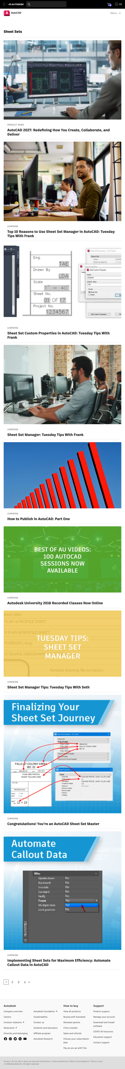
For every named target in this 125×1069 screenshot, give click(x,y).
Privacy (7, 1061)
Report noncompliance (79, 1061)
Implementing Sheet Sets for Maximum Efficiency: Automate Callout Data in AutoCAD (59, 963)
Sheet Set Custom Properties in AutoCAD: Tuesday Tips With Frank (58, 335)
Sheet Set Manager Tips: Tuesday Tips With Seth (48, 687)
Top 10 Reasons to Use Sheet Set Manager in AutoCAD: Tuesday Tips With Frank (61, 234)
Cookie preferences (60, 1061)
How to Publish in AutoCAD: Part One (38, 519)
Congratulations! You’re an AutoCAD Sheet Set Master (53, 824)
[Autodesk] (17, 4)
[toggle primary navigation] (6, 4)
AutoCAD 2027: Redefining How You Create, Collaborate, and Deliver (58, 132)
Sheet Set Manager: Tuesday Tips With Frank (45, 435)
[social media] (15, 1039)
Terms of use (96, 1061)
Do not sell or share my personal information (31, 1061)
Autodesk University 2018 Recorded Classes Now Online (55, 603)
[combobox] (46, 4)
